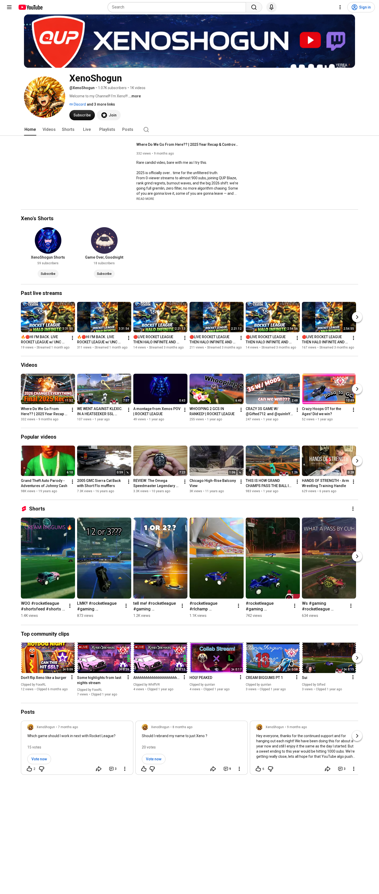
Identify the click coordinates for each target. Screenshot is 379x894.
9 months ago (297, 727)
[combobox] (178, 7)
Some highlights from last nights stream (99, 680)
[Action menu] (72, 677)
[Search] (254, 7)
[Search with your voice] (271, 7)
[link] (77, 749)
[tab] (30, 129)
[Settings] (340, 7)
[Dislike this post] (41, 769)
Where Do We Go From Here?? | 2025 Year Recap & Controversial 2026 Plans (188, 144)
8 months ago (182, 727)
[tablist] (189, 129)
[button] (145, 198)
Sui (304, 678)
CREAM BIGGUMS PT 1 (264, 678)
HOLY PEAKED (201, 678)
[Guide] (9, 7)
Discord (79, 104)
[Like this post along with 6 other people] (258, 769)
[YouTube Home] (30, 7)
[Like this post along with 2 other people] (29, 769)
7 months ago (68, 727)
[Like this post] (144, 769)
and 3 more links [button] (101, 104)
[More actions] (72, 338)
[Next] (357, 317)
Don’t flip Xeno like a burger (44, 678)
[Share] (99, 769)
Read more (145, 199)
